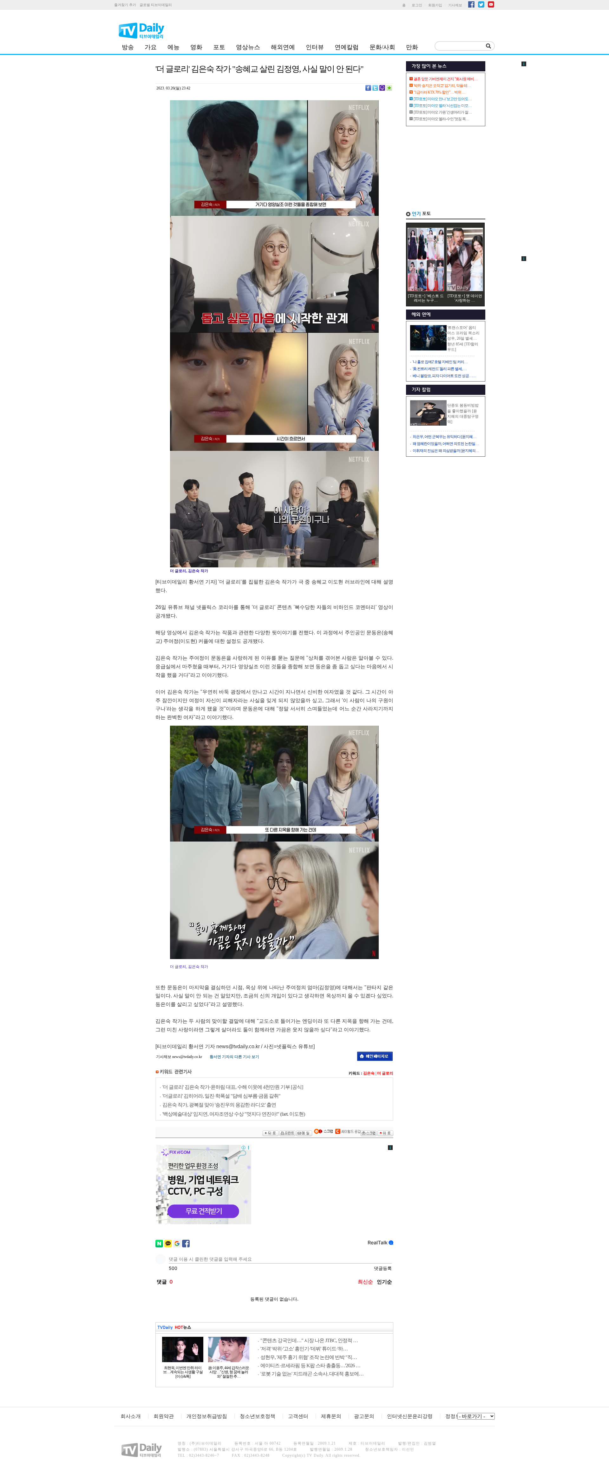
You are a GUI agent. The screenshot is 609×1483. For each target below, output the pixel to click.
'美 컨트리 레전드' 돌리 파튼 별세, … (440, 369)
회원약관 (164, 1416)
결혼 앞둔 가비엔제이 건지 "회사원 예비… (445, 79)
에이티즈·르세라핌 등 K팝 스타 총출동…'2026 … (310, 1365)
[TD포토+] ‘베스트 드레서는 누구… (426, 298)
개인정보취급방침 (207, 1416)
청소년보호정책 (257, 1416)
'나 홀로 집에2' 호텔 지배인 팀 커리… (440, 362)
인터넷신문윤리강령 (410, 1416)
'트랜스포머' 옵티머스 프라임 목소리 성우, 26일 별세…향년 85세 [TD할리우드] (463, 338)
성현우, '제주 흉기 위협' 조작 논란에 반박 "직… (308, 1357)
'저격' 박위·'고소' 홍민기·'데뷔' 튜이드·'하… (304, 1348)
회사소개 (131, 1416)
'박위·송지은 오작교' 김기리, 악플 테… (442, 85)
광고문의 (364, 1416)
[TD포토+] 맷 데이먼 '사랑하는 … (465, 298)
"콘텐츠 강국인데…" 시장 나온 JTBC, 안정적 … (309, 1340)
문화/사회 (382, 47)
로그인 (417, 5)
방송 (128, 47)
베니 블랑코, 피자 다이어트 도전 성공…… (444, 376)
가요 (151, 47)
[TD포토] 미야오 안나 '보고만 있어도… (443, 99)
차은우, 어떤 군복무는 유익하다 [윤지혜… (444, 436)
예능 (173, 47)
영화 (196, 47)
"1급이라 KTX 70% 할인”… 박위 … (439, 92)
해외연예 (283, 47)
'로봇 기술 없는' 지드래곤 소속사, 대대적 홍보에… (311, 1373)
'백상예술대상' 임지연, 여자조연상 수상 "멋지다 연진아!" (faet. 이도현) (233, 1114)
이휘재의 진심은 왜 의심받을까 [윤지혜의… (446, 450)
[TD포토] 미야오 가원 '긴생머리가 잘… (443, 112)
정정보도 (455, 1416)
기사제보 (455, 5)
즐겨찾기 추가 (125, 5)
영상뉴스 (248, 47)
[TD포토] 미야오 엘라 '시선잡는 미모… (443, 105)
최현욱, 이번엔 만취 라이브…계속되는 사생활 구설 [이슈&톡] (183, 1372)
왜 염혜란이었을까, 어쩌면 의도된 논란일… (446, 443)
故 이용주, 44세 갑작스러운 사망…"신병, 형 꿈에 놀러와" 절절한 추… (228, 1372)
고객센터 (298, 1416)
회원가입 (435, 5)
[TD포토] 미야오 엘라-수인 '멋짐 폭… (441, 119)
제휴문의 (331, 1416)
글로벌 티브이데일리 (156, 5)
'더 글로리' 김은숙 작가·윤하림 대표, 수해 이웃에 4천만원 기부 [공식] (232, 1087)
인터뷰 (315, 47)
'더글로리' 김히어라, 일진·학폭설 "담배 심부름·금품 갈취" (221, 1096)
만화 (412, 47)
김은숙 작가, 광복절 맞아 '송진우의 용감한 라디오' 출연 (219, 1104)
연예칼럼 (347, 47)
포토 (219, 47)
